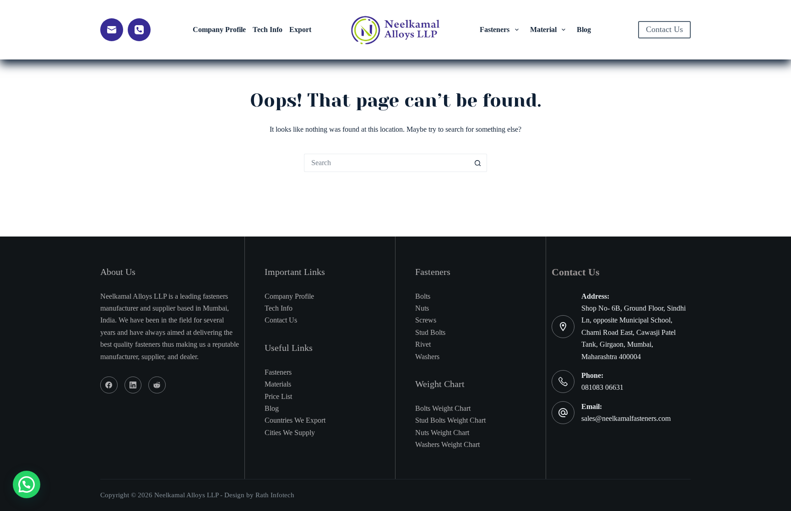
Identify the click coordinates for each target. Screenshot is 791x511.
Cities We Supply (290, 432)
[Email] (111, 29)
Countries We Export (295, 420)
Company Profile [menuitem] (219, 29)
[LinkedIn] (133, 385)
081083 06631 (602, 387)
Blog (272, 408)
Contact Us (664, 29)
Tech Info (279, 308)
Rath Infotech (274, 495)
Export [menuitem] (300, 29)
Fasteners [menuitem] (494, 29)
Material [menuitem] (543, 29)
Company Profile (289, 296)
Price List (278, 396)
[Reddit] (157, 385)
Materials (278, 384)
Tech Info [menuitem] (267, 29)
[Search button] (478, 163)
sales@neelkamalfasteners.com (626, 418)
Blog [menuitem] (584, 29)
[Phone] (139, 29)
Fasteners (278, 372)
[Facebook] (109, 385)
